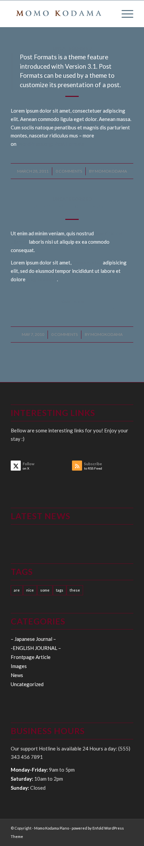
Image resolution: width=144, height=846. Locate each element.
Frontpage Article (31, 657)
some (45, 590)
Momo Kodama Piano (51, 828)
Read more (72, 301)
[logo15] (60, 13)
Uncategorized (72, 48)
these (75, 590)
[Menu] (124, 13)
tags (59, 590)
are (17, 590)
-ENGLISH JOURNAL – (36, 648)
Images (19, 666)
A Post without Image (72, 206)
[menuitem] (124, 13)
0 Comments (69, 171)
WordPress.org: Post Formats (50, 144)
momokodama (111, 171)
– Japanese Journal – (33, 639)
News (17, 675)
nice (30, 590)
